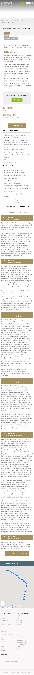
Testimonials (4, 620)
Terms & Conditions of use (13, 665)
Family (2, 644)
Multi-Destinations (22, 627)
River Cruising (4, 642)
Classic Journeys (21, 640)
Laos (18, 618)
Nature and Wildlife (22, 644)
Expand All (12, 212)
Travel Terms (4, 627)
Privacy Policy (24, 665)
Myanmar (19, 620)
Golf (2, 637)
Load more (17, 125)
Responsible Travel (6, 624)
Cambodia (19, 616)
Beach (2, 639)
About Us (3, 618)
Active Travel (20, 638)
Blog (2, 622)
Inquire (22, 3)
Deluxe (3, 646)
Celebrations (20, 646)
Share (12, 553)
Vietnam (19, 624)
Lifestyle (3, 650)
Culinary (3, 648)
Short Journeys (21, 635)
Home (2, 616)
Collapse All (23, 212)
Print (24, 553)
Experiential (20, 649)
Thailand (19, 622)
